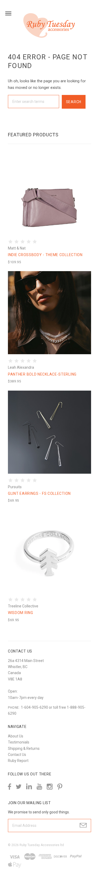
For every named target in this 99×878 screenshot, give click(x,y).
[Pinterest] (59, 786)
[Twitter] (18, 786)
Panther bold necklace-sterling (42, 374)
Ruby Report (18, 761)
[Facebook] (9, 786)
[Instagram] (50, 786)
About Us (15, 736)
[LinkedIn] (29, 786)
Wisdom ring (20, 613)
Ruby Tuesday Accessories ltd (42, 845)
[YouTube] (39, 786)
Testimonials (18, 742)
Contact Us (17, 754)
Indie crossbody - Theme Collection (45, 255)
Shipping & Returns (24, 748)
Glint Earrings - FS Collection (39, 493)
